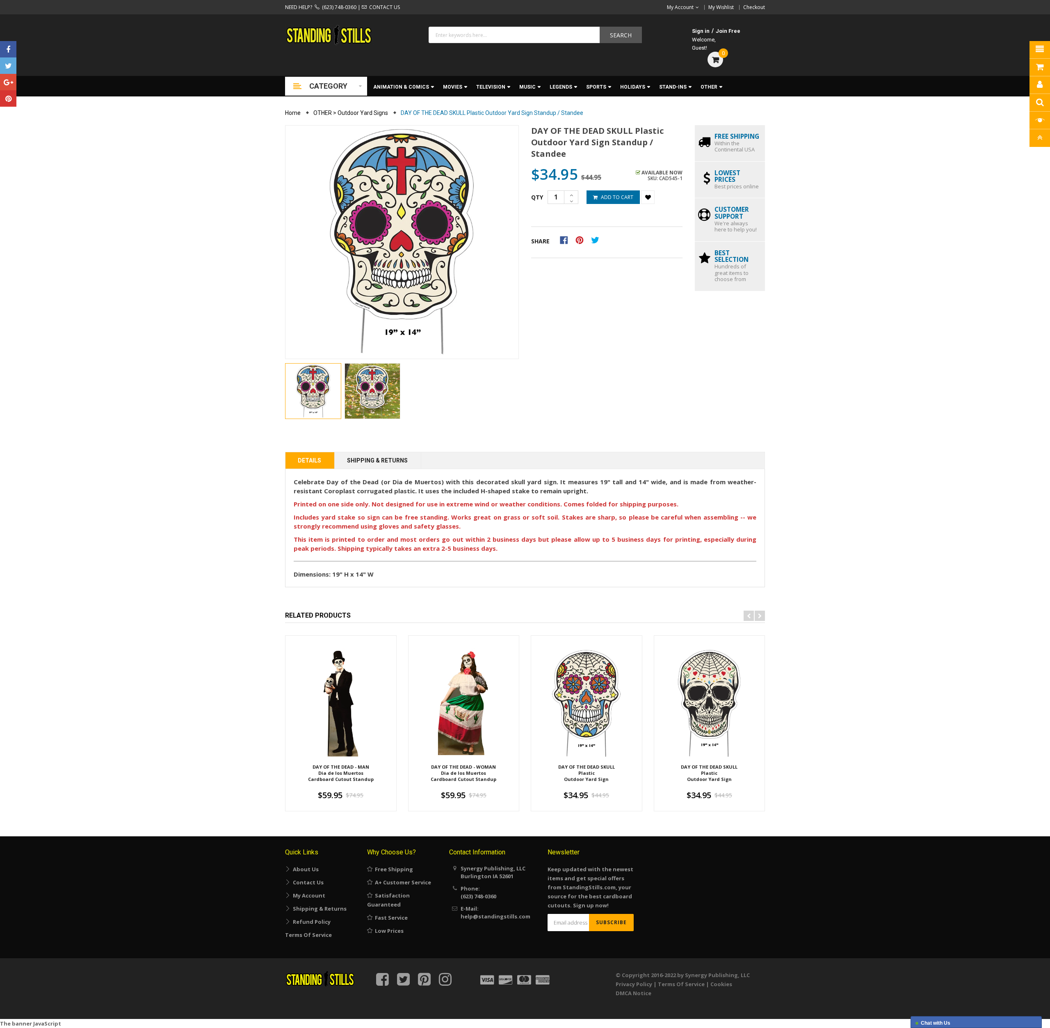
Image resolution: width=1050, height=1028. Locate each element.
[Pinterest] (8, 98)
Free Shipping (392, 869)
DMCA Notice (633, 993)
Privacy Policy (634, 984)
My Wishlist (721, 7)
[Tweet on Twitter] (597, 239)
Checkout (754, 7)
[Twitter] (8, 65)
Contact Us (307, 882)
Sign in (701, 31)
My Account (307, 895)
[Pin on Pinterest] (582, 239)
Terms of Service (308, 935)
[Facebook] (8, 49)
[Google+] (8, 82)
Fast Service (390, 917)
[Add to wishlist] (648, 197)
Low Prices (388, 930)
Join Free (728, 31)
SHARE (540, 241)
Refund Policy (310, 921)
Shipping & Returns (377, 460)
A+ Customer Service (401, 882)
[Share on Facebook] (566, 239)
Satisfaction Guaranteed (388, 900)
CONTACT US (383, 7)
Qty (537, 197)
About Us (304, 869)
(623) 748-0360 (338, 7)
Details (309, 460)
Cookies (721, 984)
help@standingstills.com (495, 916)
